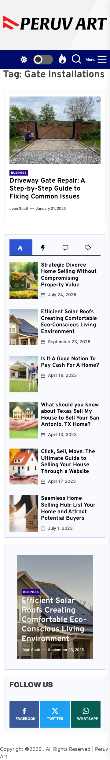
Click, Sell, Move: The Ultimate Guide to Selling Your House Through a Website (68, 461)
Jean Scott (18, 208)
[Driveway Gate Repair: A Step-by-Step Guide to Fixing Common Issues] (55, 130)
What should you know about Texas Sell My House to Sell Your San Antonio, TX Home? (70, 415)
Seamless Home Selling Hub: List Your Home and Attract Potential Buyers (68, 508)
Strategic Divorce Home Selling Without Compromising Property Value (69, 275)
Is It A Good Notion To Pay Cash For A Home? (70, 362)
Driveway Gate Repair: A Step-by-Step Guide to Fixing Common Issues (47, 189)
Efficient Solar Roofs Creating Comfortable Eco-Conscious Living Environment (69, 321)
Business (19, 172)
